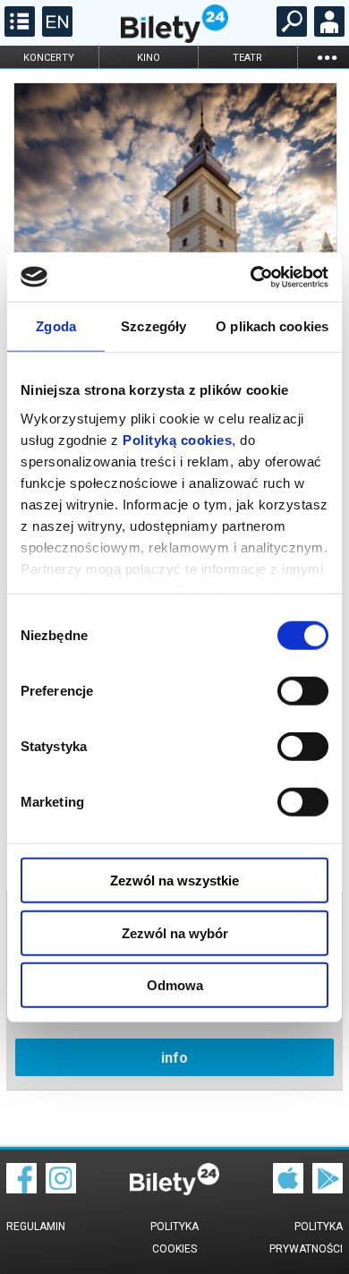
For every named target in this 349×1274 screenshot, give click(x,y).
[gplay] (327, 1189)
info (174, 1057)
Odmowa (175, 985)
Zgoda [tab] (56, 326)
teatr (247, 58)
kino (148, 58)
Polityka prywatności (306, 1237)
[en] (55, 32)
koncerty (48, 58)
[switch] (302, 691)
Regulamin (35, 1226)
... (326, 57)
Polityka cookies (174, 1237)
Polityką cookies (177, 439)
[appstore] (288, 1189)
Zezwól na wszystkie (174, 880)
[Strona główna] (174, 38)
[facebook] (21, 1189)
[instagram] (61, 1189)
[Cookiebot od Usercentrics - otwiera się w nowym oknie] (251, 276)
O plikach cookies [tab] (272, 326)
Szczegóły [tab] (153, 326)
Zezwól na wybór (175, 932)
